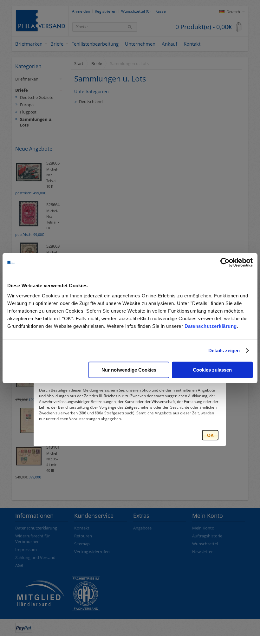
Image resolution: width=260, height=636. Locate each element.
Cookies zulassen (212, 369)
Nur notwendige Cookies (128, 369)
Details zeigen (224, 350)
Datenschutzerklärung (211, 325)
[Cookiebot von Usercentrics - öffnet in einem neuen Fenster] (225, 262)
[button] (210, 435)
